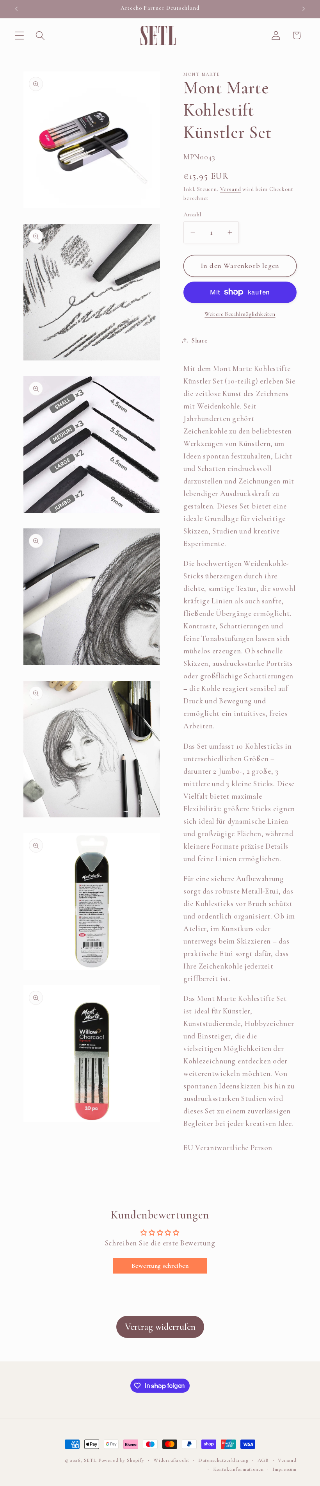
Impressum (284, 1469)
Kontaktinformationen (238, 1469)
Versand (230, 189)
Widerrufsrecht (171, 1460)
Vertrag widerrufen (160, 1327)
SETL (90, 1460)
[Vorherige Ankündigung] (16, 9)
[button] (19, 35)
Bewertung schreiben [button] (160, 1266)
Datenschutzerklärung (223, 1460)
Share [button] (199, 340)
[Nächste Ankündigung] (303, 9)
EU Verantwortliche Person (227, 1147)
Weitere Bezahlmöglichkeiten (239, 314)
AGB (263, 1460)
